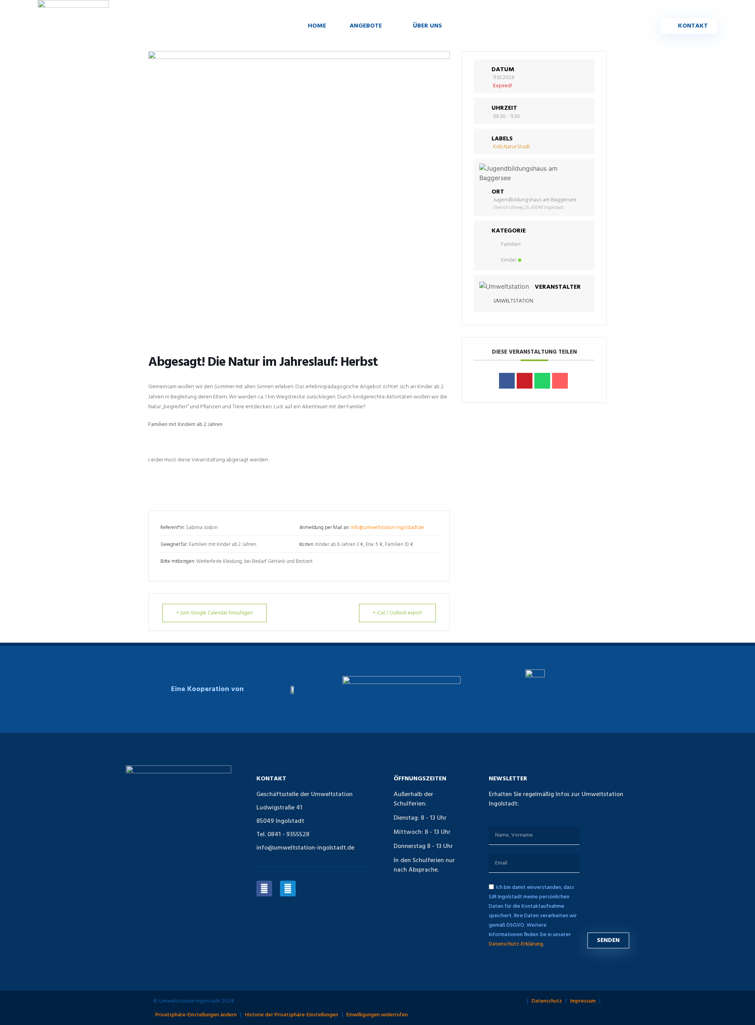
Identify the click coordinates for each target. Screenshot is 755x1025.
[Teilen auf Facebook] (507, 381)
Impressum (583, 1001)
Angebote (366, 26)
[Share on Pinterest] (524, 381)
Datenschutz (547, 1001)
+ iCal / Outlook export (397, 613)
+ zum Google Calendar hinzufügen (214, 613)
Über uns (427, 26)
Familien (511, 244)
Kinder (508, 260)
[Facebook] (264, 888)
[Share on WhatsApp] (542, 381)
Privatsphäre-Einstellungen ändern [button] (196, 1014)
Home (317, 26)
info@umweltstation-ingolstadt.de (387, 528)
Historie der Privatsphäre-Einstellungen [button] (291, 1014)
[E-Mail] (560, 381)
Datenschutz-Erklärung (516, 943)
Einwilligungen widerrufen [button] (377, 1014)
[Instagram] (288, 888)
